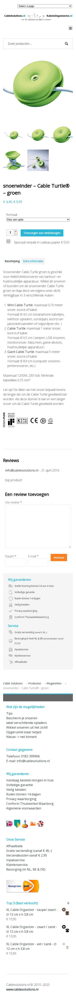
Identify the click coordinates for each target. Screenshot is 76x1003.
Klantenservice (17, 865)
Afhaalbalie (14, 846)
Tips (9, 713)
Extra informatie (33, 261)
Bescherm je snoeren (21, 718)
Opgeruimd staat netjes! (23, 732)
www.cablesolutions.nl (22, 989)
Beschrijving (12, 261)
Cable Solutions (13, 683)
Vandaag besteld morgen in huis (30, 780)
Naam (10, 556)
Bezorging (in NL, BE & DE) (25, 869)
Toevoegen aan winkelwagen (42, 233)
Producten (34, 683)
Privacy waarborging (21, 799)
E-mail (33, 556)
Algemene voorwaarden (23, 808)
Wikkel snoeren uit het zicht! (27, 727)
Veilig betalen (16, 789)
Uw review (13, 502)
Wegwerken (54, 683)
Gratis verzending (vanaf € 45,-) (29, 851)
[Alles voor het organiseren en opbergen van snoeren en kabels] (38, 17)
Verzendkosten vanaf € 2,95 (26, 855)
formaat (11, 214)
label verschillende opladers (26, 723)
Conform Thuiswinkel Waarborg (30, 803)
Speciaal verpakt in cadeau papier (41, 242)
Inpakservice (15, 860)
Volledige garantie (19, 785)
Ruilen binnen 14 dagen (23, 794)
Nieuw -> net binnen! (21, 737)
